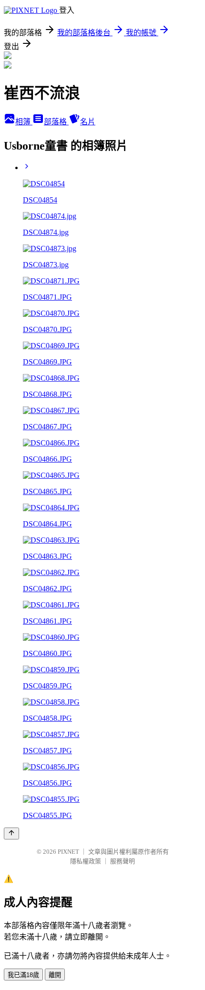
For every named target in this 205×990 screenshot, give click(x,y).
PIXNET (68, 851)
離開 (55, 975)
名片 (87, 122)
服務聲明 (122, 861)
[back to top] (11, 833)
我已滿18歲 (23, 975)
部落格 (56, 122)
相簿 (23, 122)
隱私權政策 (85, 861)
